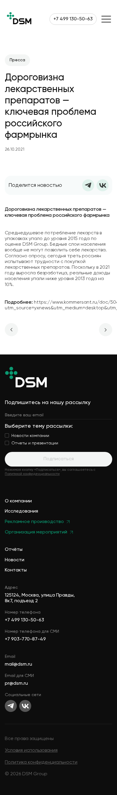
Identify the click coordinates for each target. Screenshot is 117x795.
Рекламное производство (34, 522)
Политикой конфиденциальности (32, 474)
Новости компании (30, 436)
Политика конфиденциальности (41, 762)
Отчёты (13, 550)
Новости (14, 560)
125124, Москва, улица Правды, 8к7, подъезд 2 (40, 598)
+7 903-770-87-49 (25, 639)
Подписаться (59, 459)
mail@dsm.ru (18, 664)
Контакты (16, 570)
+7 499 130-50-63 (73, 19)
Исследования (21, 511)
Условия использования (31, 750)
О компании (18, 501)
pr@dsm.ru (16, 683)
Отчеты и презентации (34, 443)
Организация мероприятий (36, 532)
